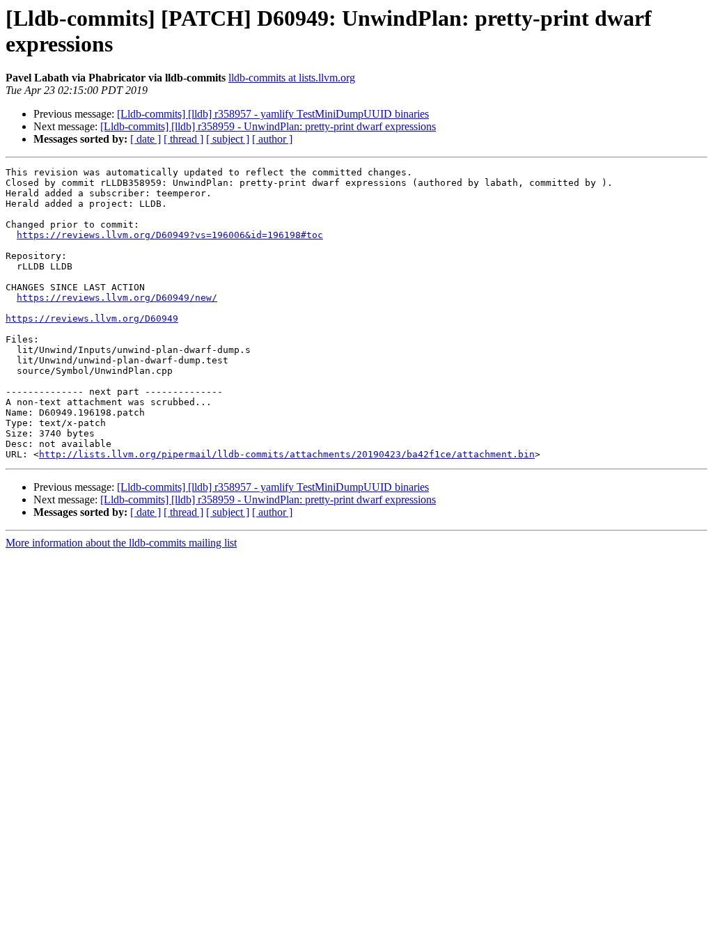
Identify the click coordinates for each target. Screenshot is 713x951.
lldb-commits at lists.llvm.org (291, 78)
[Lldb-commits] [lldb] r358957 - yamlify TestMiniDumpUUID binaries (273, 114)
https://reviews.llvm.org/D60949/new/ (117, 297)
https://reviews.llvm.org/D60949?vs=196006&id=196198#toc (170, 235)
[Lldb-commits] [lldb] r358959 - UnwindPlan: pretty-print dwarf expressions (268, 126)
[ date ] (145, 139)
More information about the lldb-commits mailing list (121, 543)
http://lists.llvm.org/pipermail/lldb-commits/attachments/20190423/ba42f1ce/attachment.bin (287, 454)
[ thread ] (183, 139)
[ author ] (272, 139)
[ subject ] (227, 139)
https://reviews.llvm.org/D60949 (92, 318)
